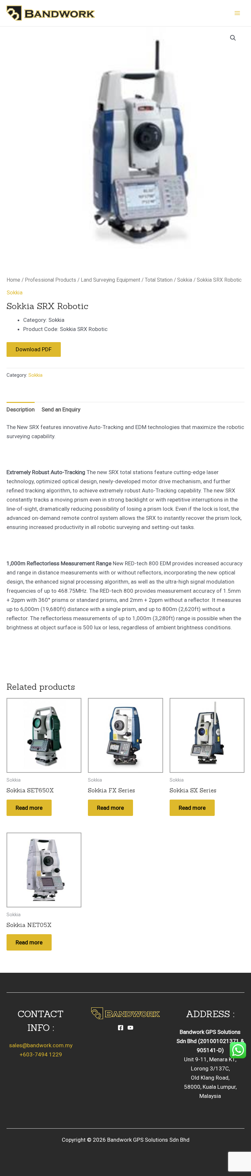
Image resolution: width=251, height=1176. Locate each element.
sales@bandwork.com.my (41, 1045)
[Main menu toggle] (237, 13)
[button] (233, 38)
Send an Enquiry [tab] (61, 409)
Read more (29, 807)
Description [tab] (21, 409)
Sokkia (184, 280)
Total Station (159, 280)
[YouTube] (130, 1028)
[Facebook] (121, 1028)
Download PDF (34, 349)
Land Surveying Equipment (110, 280)
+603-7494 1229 (41, 1054)
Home (13, 280)
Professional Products (50, 280)
